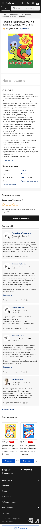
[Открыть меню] (2, 3)
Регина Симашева (18, 307)
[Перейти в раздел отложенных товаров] (32, 3)
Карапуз (24, 177)
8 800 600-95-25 (8, 521)
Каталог (6, 8)
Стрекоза (5, 454)
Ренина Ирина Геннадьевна (21, 233)
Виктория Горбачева (19, 264)
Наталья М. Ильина (18, 336)
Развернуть (7, 295)
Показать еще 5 (8, 410)
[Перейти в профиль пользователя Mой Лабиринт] (27, 3)
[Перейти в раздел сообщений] (22, 3)
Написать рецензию (20, 218)
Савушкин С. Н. (27, 170)
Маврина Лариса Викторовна (10, 451)
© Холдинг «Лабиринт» (11, 519)
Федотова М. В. (27, 174)
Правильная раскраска (29, 181)
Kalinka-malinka (17, 379)
